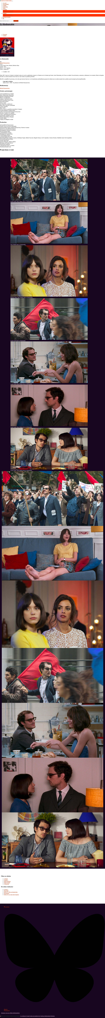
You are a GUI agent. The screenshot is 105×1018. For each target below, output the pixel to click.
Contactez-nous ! (9, 15)
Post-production (9, 12)
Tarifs (4, 8)
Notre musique (7, 881)
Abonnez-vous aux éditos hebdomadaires (10, 1013)
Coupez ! (6, 880)
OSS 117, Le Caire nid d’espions (11, 894)
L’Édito (4, 5)
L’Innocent (6, 884)
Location (5, 9)
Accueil (4, 3)
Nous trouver (9, 14)
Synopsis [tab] (5, 34)
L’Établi (6, 878)
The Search (6, 893)
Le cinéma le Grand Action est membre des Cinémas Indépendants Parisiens (37, 1016)
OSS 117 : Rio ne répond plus (10, 892)
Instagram (7, 1010)
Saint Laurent (7, 882)
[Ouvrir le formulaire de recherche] (54, 18)
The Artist (6, 890)
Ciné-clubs (5, 6)
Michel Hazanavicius (5, 63)
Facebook (7, 906)
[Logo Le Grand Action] (6, 0)
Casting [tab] (4, 35)
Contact (4, 13)
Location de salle (9, 10)
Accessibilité (6, 4)
